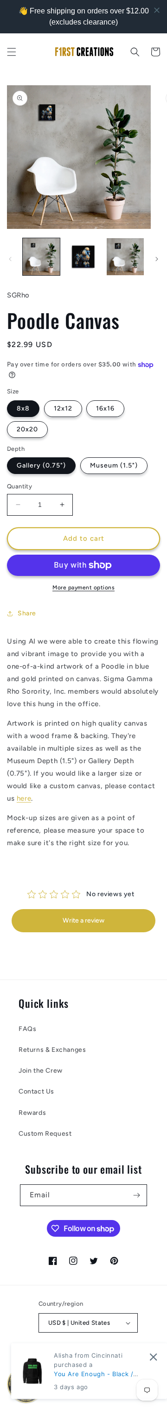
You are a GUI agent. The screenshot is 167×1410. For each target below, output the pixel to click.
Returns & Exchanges (52, 1050)
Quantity (19, 486)
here (24, 798)
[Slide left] (10, 259)
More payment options (83, 587)
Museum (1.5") (114, 465)
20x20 (27, 429)
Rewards (32, 1113)
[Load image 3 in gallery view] (125, 256)
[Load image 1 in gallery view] (41, 256)
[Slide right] (157, 259)
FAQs (27, 1029)
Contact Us (36, 1091)
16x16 (105, 408)
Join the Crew (41, 1071)
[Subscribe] (136, 1195)
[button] (11, 52)
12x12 (63, 408)
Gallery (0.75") (41, 465)
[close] (153, 1357)
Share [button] (27, 613)
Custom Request (45, 1134)
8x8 (23, 408)
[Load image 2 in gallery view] (83, 256)
